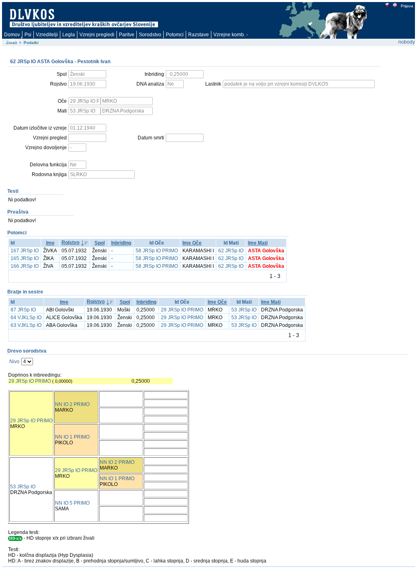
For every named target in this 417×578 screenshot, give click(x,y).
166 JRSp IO (25, 266)
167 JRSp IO (25, 251)
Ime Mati (258, 243)
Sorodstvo (150, 35)
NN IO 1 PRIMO (72, 437)
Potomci (175, 35)
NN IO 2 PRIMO (72, 404)
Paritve (126, 35)
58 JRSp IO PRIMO (157, 251)
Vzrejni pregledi (96, 35)
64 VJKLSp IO (26, 317)
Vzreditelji (47, 35)
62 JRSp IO (231, 251)
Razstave (198, 35)
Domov (12, 35)
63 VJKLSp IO (26, 325)
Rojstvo (70, 242)
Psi (27, 35)
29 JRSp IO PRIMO (182, 310)
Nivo (14, 361)
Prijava (407, 6)
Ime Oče (192, 243)
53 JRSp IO (244, 310)
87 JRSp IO (23, 310)
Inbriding (121, 243)
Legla (68, 35)
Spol (99, 243)
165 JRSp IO (25, 258)
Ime (50, 243)
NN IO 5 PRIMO (72, 503)
